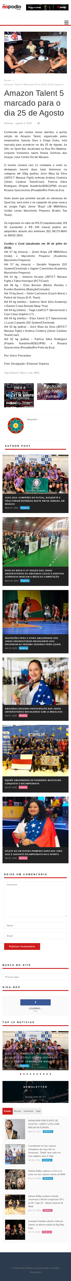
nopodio (32, 419)
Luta (30, 372)
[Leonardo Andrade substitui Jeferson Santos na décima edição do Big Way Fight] (15, 1229)
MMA (36, 372)
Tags (38, 1111)
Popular (7, 1111)
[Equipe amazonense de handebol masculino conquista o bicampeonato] (35, 750)
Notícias (8, 123)
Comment (28, 1111)
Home (7, 80)
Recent (17, 1111)
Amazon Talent (18, 372)
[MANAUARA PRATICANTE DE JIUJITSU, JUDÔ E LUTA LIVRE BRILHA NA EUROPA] (15, 1129)
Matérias (25, 508)
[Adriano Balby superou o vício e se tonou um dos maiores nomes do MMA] (15, 1179)
